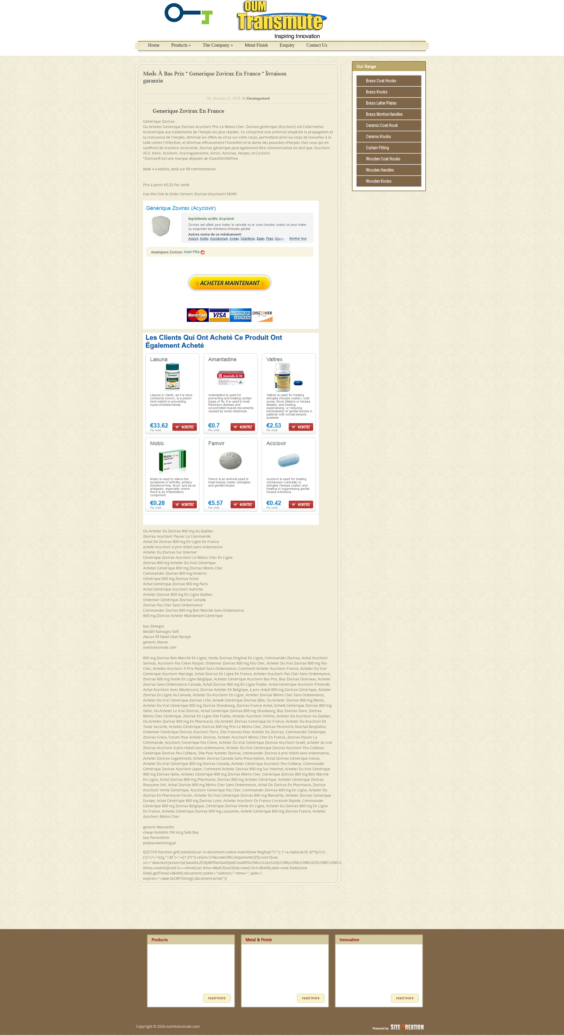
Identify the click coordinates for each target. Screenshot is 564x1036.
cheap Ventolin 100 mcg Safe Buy (171, 832)
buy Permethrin (156, 837)
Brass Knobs (376, 92)
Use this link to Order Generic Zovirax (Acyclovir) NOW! (190, 193)
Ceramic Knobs (378, 136)
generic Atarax (155, 642)
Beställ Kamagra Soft (161, 631)
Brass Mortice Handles (384, 114)
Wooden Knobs (379, 181)
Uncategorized (258, 98)
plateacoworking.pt (159, 842)
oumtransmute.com (160, 647)
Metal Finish (256, 45)
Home (154, 45)
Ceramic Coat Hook (382, 125)
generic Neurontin (158, 827)
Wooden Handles (380, 170)
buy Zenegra (153, 626)
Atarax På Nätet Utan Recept (167, 636)
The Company (218, 45)
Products (181, 45)
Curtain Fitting (377, 147)
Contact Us (316, 45)
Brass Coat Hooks (381, 80)
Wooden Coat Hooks (383, 159)
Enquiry (287, 45)
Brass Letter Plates (381, 103)
